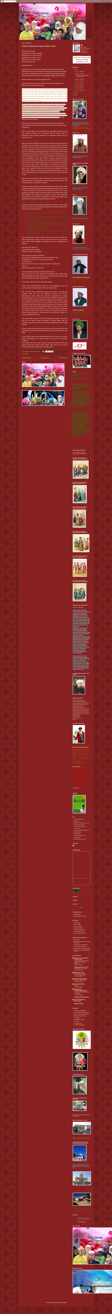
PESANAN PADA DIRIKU (80, 980)
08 (75, 95)
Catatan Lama (63, 357)
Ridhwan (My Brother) (80, 1016)
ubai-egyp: (77, 1017)
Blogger (64, 1302)
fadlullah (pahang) (79, 1025)
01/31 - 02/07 (79, 81)
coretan (76, 828)
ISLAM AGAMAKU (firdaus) (81, 997)
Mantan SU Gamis (79, 972)
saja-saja (76, 837)
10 (75, 69)
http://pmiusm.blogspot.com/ (82, 948)
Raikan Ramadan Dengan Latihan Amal (82, 76)
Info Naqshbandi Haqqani (81, 830)
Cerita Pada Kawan (79, 826)
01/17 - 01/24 (78, 85)
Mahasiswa (77, 832)
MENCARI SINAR (78, 1003)
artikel (27, 353)
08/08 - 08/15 (79, 73)
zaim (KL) (76, 1021)
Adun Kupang (77, 926)
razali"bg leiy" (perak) (79, 1019)
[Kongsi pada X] (49, 351)
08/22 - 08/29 (79, 71)
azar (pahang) (78, 1023)
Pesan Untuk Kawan (79, 835)
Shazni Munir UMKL (79, 984)
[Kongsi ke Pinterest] (52, 351)
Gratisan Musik (81, 1222)
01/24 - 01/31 (78, 83)
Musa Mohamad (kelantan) (81, 1014)
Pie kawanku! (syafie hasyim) (82, 1012)
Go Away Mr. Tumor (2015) (80, 968)
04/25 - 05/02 (79, 79)
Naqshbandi (77, 914)
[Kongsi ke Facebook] (51, 351)
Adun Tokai (77, 922)
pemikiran (76, 833)
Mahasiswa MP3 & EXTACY (81, 967)
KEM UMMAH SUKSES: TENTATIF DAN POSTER (80, 974)
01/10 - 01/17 (78, 88)
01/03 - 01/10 (79, 90)
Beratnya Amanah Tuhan (80, 823)
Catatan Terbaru (26, 357)
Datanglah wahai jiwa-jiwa (50, 9)
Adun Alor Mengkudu (79, 929)
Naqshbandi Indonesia (80, 916)
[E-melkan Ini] (46, 351)
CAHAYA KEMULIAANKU (80, 978)
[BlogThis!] (47, 351)
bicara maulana (78, 824)
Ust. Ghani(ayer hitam (80, 933)
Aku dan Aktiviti (78, 819)
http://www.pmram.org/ (80, 946)
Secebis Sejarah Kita (79, 839)
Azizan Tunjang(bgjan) (80, 1010)
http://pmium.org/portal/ (81, 944)
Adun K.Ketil (77, 924)
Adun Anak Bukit (78, 928)
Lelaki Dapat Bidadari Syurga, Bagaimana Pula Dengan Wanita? (81, 962)
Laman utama (45, 357)
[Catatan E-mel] (43, 351)
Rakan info (77, 939)
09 (75, 92)
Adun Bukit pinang (79, 931)
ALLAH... (76, 985)
